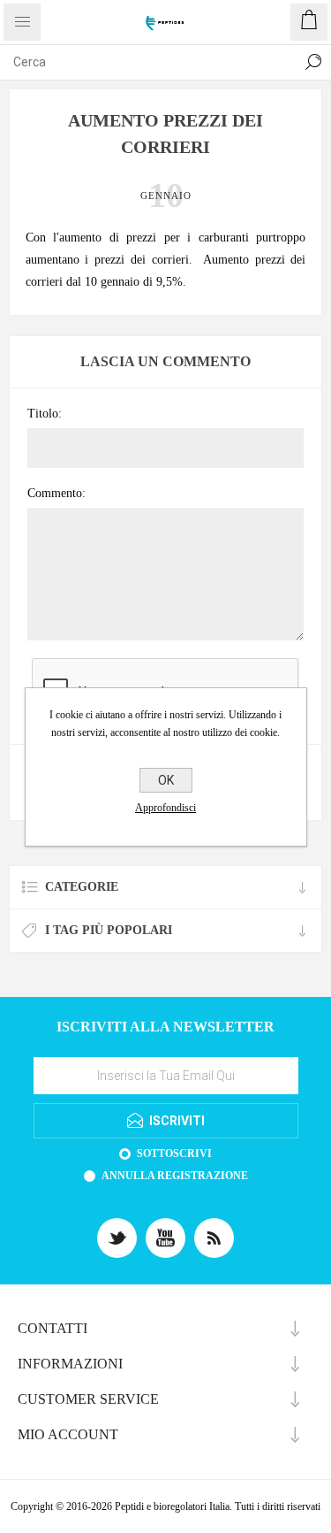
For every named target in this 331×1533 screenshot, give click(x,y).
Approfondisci (165, 807)
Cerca (313, 62)
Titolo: (44, 413)
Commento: (56, 493)
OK (166, 780)
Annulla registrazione (175, 1175)
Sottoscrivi (174, 1153)
